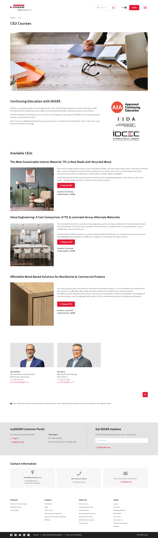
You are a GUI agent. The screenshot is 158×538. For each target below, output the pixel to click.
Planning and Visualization (53, 513)
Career (116, 500)
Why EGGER (117, 513)
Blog (46, 507)
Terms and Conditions (74, 535)
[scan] (113, 7)
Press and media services (87, 513)
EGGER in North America (86, 520)
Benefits (116, 526)
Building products (16, 507)
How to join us (118, 520)
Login (134, 8)
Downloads (48, 504)
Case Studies (14, 510)
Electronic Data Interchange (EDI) (55, 517)
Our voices (116, 517)
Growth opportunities (120, 523)
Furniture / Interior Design (18, 504)
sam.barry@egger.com (65, 382)
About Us (83, 500)
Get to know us (84, 504)
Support (12, 17)
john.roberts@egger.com (19, 382)
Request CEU (67, 185)
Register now (18, 442)
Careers (115, 504)
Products (14, 500)
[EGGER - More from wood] (21, 8)
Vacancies (116, 507)
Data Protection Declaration (52, 535)
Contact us (126, 482)
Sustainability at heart (86, 507)
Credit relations (84, 510)
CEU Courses (49, 510)
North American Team (86, 517)
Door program (83, 523)
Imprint (36, 535)
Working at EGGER (119, 510)
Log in (15, 438)
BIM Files (48, 520)
